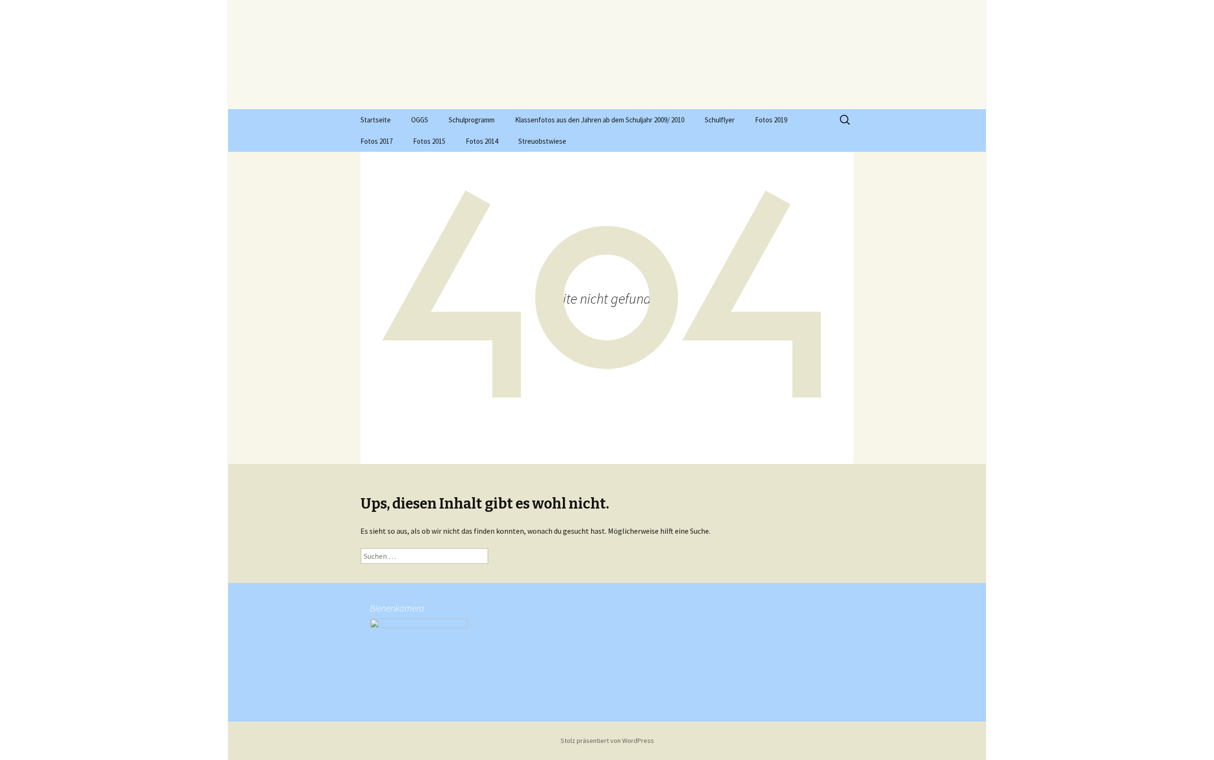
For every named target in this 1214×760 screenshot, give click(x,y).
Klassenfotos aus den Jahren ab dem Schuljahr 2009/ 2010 (599, 119)
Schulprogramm (472, 119)
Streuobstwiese (542, 141)
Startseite (375, 119)
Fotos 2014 (482, 141)
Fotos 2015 (429, 141)
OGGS (419, 119)
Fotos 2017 (376, 141)
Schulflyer (720, 119)
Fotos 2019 (771, 119)
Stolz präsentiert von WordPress (607, 740)
